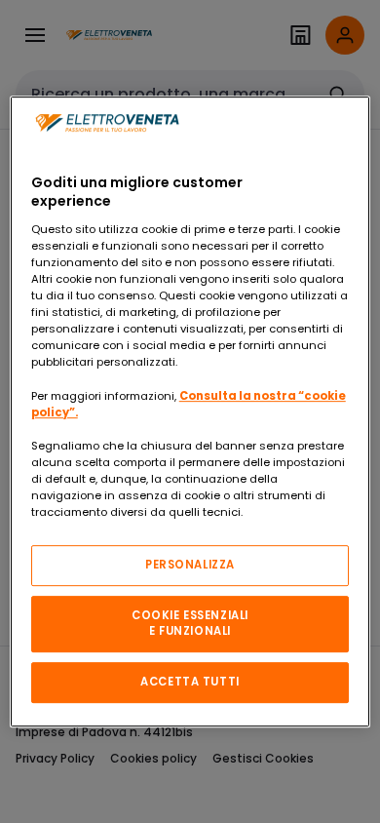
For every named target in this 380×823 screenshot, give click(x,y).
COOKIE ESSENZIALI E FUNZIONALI (190, 623)
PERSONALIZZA (190, 564)
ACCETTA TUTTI (189, 681)
